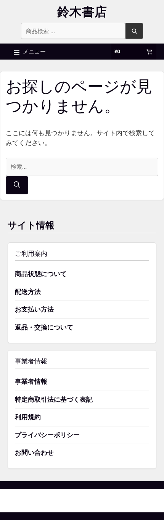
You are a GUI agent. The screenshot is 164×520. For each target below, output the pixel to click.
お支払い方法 (34, 309)
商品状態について (41, 274)
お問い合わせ (34, 452)
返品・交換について (44, 327)
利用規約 (28, 417)
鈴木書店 (82, 11)
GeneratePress (121, 500)
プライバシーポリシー (47, 435)
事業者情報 (31, 381)
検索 (134, 31)
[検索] (17, 185)
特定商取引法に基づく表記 (54, 399)
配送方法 (28, 292)
